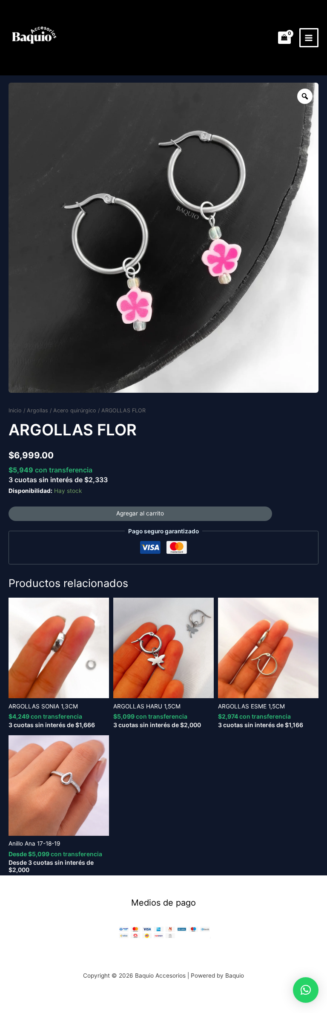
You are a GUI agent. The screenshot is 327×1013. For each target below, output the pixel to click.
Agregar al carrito (140, 513)
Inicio (15, 410)
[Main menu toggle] (308, 37)
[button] (305, 990)
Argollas (37, 410)
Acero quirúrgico (74, 410)
